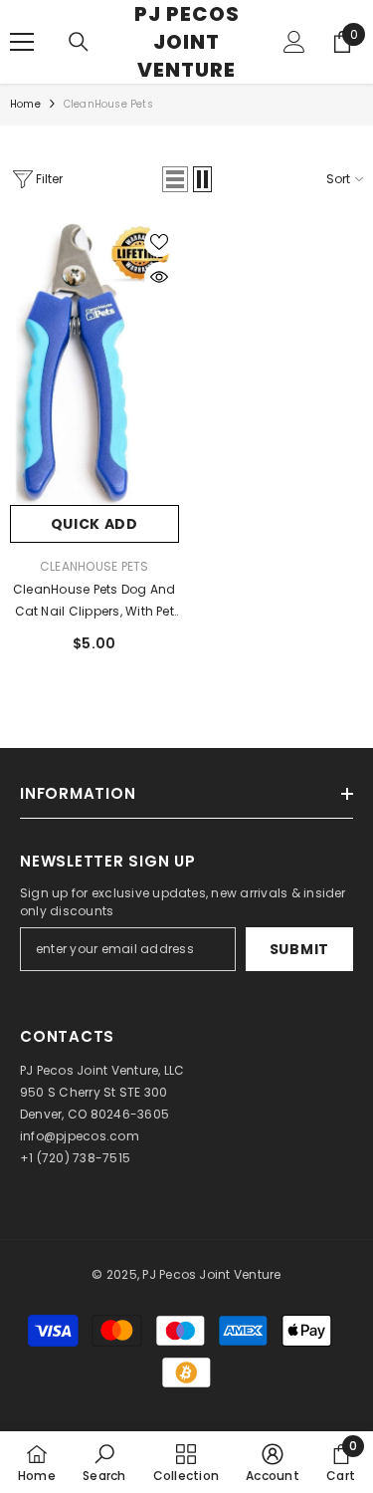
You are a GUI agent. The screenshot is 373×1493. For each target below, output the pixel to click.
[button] (175, 179)
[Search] (79, 42)
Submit (299, 949)
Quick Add (94, 524)
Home (25, 104)
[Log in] (294, 42)
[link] (104, 1462)
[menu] (22, 42)
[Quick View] (159, 277)
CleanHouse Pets (108, 104)
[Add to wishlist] (159, 242)
